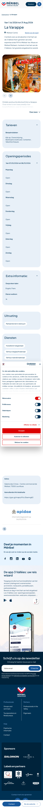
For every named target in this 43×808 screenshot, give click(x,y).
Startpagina (5, 14)
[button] (10, 95)
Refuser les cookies (21, 442)
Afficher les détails (30, 425)
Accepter (21, 431)
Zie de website (29, 804)
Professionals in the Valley (31, 707)
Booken (31, 4)
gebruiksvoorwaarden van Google (24, 675)
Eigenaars (27, 713)
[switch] (38, 404)
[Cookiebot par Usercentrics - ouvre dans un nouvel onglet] (27, 364)
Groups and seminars (8, 707)
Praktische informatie (8, 729)
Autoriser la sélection (21, 436)
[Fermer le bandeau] (40, 364)
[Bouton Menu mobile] (39, 4)
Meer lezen (33, 112)
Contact (11, 804)
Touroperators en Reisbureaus (10, 714)
